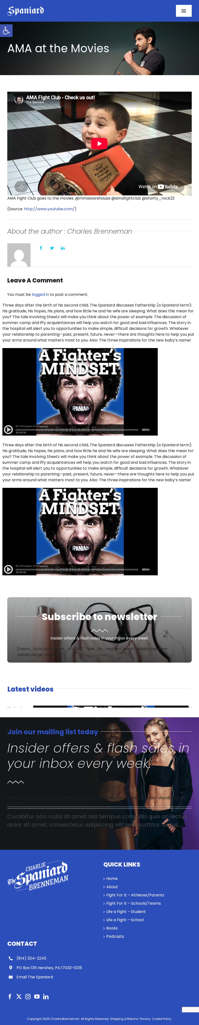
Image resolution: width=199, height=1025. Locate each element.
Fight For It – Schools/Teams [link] (133, 903)
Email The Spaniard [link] (35, 977)
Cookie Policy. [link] (162, 1019)
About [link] (112, 887)
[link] (6, 30)
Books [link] (112, 928)
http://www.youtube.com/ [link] (49, 209)
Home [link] (112, 878)
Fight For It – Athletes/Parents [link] (135, 895)
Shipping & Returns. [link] (124, 1019)
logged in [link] (40, 294)
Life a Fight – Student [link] (126, 911)
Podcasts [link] (115, 936)
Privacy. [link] (145, 1019)
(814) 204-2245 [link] (31, 958)
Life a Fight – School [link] (125, 920)
